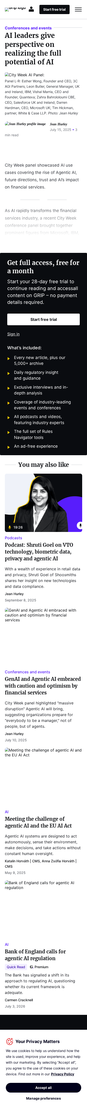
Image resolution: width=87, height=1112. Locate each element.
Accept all (43, 1088)
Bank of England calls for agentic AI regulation (35, 955)
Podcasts (13, 537)
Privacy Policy (62, 1074)
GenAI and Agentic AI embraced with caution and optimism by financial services (43, 686)
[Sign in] (32, 9)
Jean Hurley (58, 124)
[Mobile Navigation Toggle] (78, 9)
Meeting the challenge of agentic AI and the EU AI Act (38, 822)
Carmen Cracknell (19, 1000)
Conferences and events (28, 28)
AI (6, 811)
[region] (43, 1071)
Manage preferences (43, 1098)
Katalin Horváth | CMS (22, 861)
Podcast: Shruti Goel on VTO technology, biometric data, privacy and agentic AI (39, 552)
